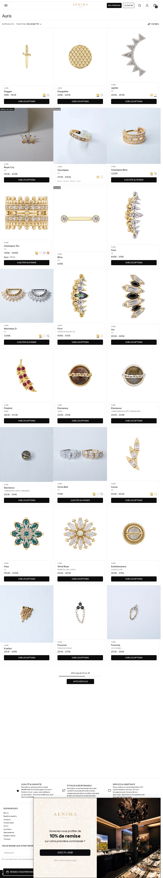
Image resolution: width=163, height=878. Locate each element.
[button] (6, 5)
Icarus (114, 486)
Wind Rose (63, 566)
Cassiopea (63, 170)
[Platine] (155, 173)
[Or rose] (48, 253)
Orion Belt (62, 486)
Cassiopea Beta (119, 169)
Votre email (9, 852)
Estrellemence (118, 566)
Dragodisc (63, 91)
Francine (62, 645)
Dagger (8, 91)
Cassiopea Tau (11, 245)
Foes (6, 566)
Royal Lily (9, 167)
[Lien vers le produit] (26, 68)
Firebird (8, 408)
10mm (12, 257)
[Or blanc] (101, 336)
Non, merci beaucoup (65, 860)
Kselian (8, 648)
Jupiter (114, 87)
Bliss (59, 257)
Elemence (62, 408)
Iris (112, 329)
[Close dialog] (6, 802)
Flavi (113, 250)
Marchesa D (10, 328)
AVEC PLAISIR (65, 852)
